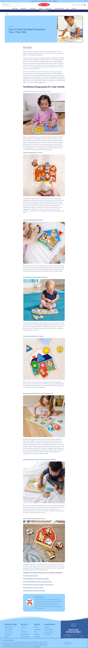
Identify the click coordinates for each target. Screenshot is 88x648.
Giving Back (37, 636)
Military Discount (8, 632)
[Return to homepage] (44, 5)
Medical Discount (8, 629)
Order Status (24, 632)
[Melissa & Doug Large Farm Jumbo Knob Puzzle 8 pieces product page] (44, 175)
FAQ (22, 629)
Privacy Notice (8, 645)
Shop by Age (15, 8)
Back (7, 13)
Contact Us (23, 627)
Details (51, 1)
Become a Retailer (49, 629)
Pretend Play (24, 8)
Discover (74, 8)
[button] (2, 1)
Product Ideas (48, 634)
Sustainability (37, 629)
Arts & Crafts (49, 8)
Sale (68, 8)
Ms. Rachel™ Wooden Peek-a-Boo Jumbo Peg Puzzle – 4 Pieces (37, 91)
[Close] (86, 643)
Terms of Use (37, 646)
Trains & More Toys (59, 8)
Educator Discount (9, 627)
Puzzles (41, 8)
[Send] (81, 636)
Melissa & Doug (37, 53)
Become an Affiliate (49, 632)
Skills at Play (37, 634)
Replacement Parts (25, 636)
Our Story (36, 627)
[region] (44, 643)
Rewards (7, 636)
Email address (68, 636)
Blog (35, 632)
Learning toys (33, 8)
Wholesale (47, 627)
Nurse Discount (8, 634)
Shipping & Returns (25, 634)
